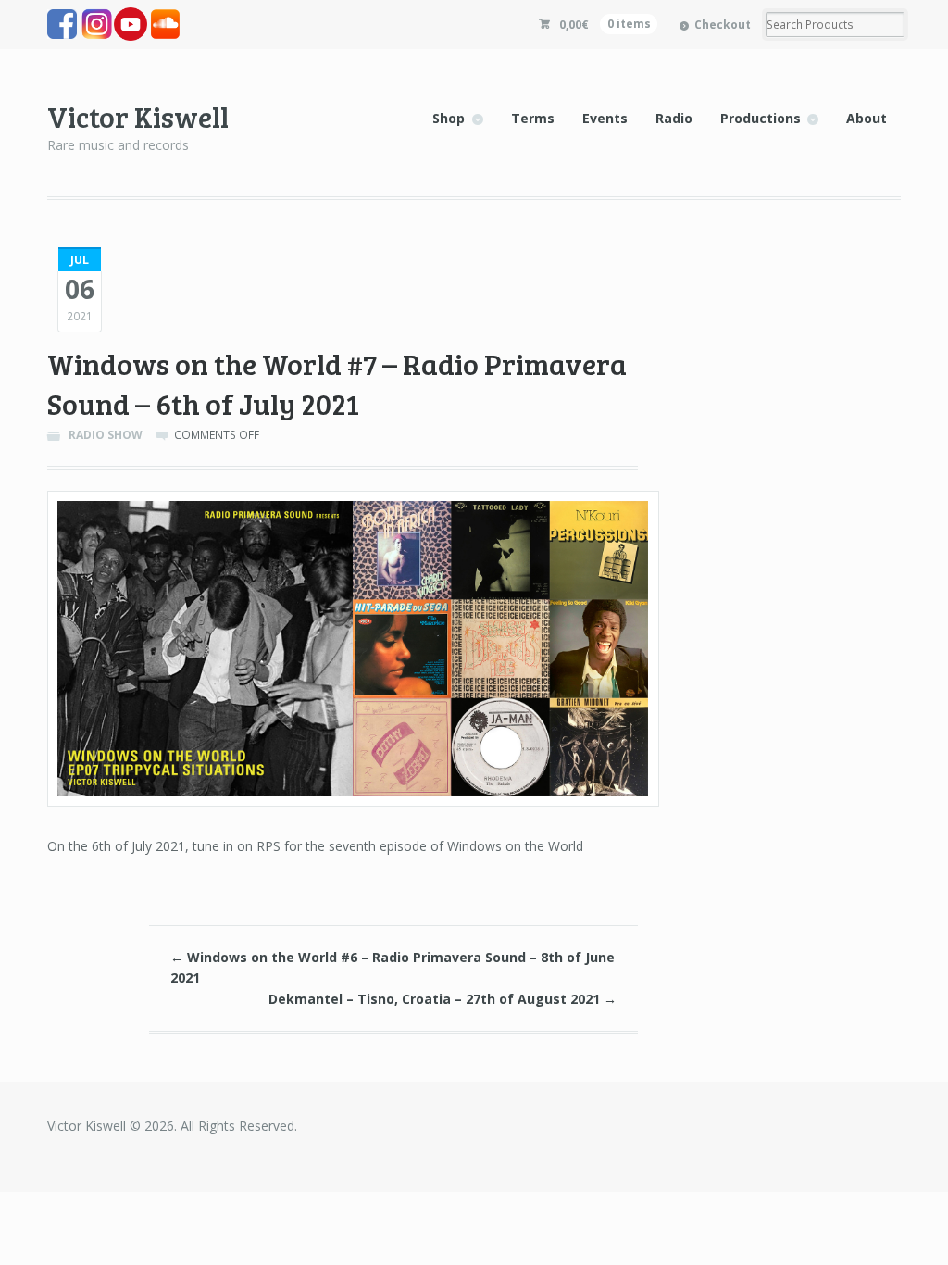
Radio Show (106, 435)
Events (605, 118)
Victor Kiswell (138, 116)
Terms (533, 118)
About (866, 118)
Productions (760, 118)
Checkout (722, 24)
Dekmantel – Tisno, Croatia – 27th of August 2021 (442, 999)
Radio (673, 118)
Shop (448, 118)
